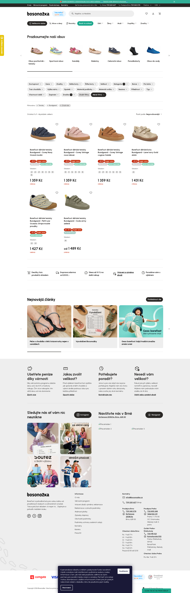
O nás (29, 5)
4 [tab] (146, 351)
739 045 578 (135, 5)
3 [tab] (140, 71)
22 (32, 243)
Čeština (146, 5)
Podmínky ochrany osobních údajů (88, 522)
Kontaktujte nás (105, 395)
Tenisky (41, 105)
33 (49, 172)
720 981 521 (152, 534)
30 (42, 172)
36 (31, 175)
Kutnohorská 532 (154, 536)
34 (52, 172)
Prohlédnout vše (154, 299)
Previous (21, 55)
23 (31, 172)
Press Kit (78, 533)
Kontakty (64, 5)
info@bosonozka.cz (134, 497)
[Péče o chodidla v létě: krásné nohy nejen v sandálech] (49, 321)
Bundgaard (53, 105)
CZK (156, 5)
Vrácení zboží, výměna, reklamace (89, 504)
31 (45, 172)
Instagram (84, 415)
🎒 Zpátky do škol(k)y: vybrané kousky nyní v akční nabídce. (80, 2)
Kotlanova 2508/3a (130, 515)
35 (82, 172)
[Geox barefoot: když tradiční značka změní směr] (141, 321)
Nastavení (66, 588)
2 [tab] (95, 71)
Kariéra (77, 529)
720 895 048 (152, 511)
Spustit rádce (68, 395)
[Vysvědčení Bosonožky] (95, 321)
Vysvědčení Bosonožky (86, 341)
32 (72, 172)
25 (133, 172)
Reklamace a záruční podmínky (87, 508)
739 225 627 (111, 5)
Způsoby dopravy (82, 515)
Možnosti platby (81, 512)
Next (169, 55)
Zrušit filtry (84, 95)
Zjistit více (31, 395)
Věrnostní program (40, 5)
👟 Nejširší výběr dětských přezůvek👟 (114, 2)
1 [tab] (49, 71)
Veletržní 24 (152, 514)
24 (35, 172)
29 (39, 172)
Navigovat (156, 415)
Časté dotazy (54, 5)
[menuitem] (37, 23)
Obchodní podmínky (83, 519)
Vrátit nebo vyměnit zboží (145, 395)
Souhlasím (123, 571)
